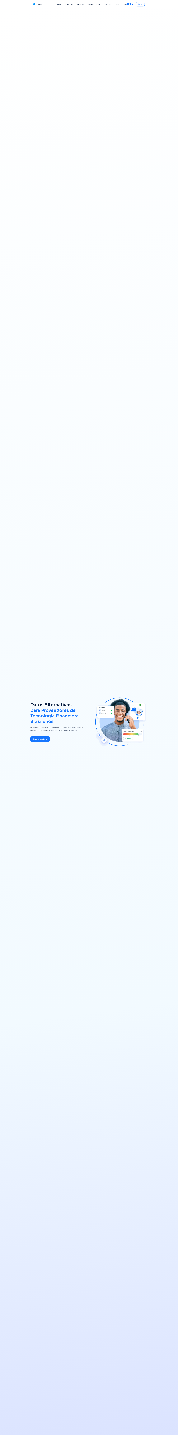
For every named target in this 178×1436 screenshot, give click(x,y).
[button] (57, 4)
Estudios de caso (94, 4)
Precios (118, 4)
